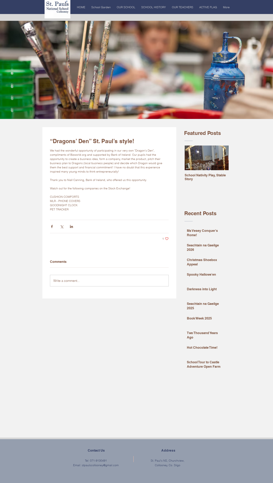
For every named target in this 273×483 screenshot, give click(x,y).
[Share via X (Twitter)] (62, 226)
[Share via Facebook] (52, 226)
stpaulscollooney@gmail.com (100, 465)
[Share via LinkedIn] (71, 226)
